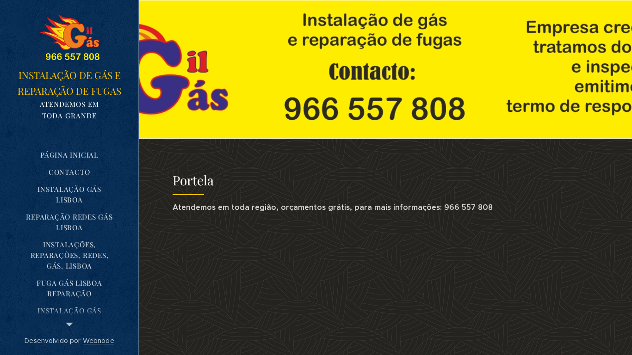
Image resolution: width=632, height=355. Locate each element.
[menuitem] (69, 155)
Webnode (98, 341)
